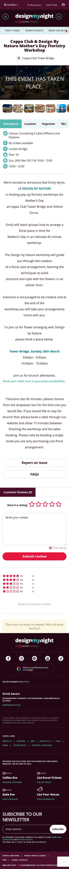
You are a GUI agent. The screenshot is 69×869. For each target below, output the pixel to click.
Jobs (32, 741)
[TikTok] (60, 658)
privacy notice (25, 839)
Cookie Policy (20, 745)
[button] (34, 576)
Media (5, 745)
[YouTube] (47, 658)
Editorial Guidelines (42, 745)
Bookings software (12, 782)
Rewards (21, 741)
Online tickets (44, 782)
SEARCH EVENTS (34, 30)
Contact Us (45, 741)
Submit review (34, 556)
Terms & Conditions (11, 856)
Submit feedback (20, 860)
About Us (7, 741)
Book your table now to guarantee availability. (34, 381)
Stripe (26, 682)
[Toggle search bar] (59, 16)
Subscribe (58, 829)
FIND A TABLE (12, 30)
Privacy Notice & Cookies (35, 856)
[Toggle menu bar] (6, 16)
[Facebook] (8, 658)
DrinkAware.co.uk (11, 705)
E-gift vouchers (10, 799)
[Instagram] (21, 658)
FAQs (34, 474)
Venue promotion (45, 799)
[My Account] (64, 5)
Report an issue (34, 462)
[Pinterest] (34, 658)
